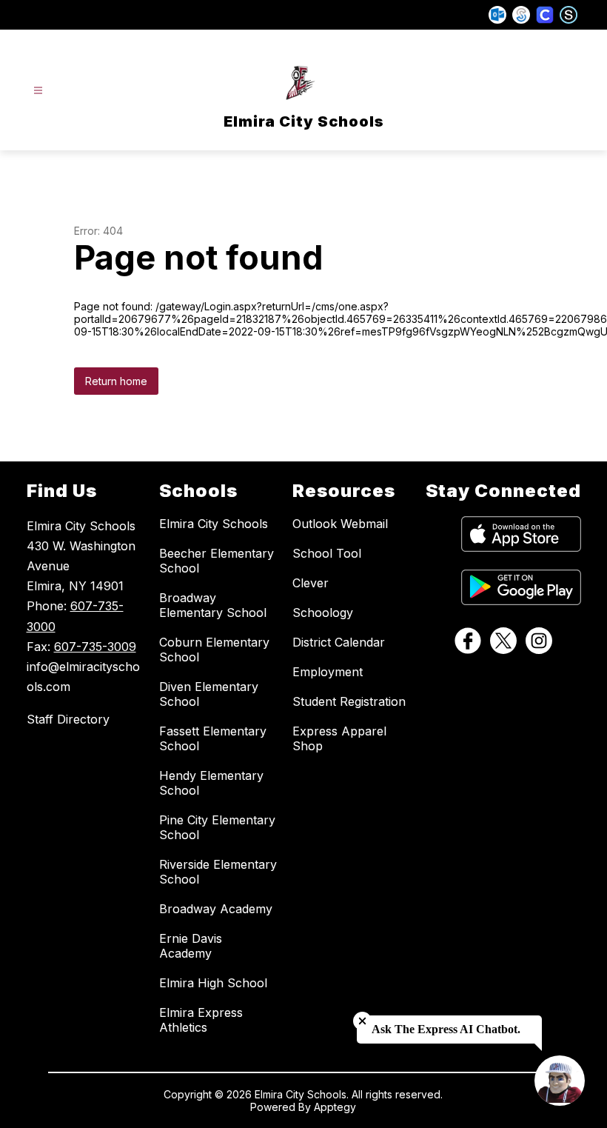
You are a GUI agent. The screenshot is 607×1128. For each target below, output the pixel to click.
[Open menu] (38, 90)
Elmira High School (213, 982)
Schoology (322, 612)
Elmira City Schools (213, 523)
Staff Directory (68, 719)
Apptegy (335, 1107)
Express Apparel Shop (339, 738)
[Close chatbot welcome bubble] (362, 1021)
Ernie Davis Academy (190, 946)
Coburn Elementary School (214, 649)
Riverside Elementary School (218, 872)
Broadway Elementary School (212, 605)
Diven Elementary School (208, 694)
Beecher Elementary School (216, 560)
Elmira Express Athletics (201, 1020)
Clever (310, 582)
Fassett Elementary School (212, 738)
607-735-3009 (95, 646)
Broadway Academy (215, 908)
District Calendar (338, 642)
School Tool (326, 553)
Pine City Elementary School (217, 827)
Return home (116, 381)
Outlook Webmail (340, 523)
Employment (327, 671)
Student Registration (349, 701)
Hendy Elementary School (211, 783)
